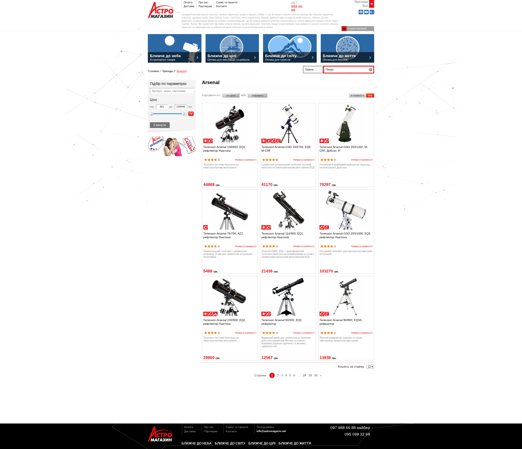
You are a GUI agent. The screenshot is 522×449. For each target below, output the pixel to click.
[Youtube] (366, 12)
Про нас (203, 2)
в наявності (357, 95)
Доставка (189, 6)
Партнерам (205, 6)
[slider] (151, 114)
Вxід (365, 5)
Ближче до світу (230, 443)
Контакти (221, 6)
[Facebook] (361, 12)
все (370, 95)
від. (152, 106)
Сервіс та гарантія (227, 2)
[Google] (372, 12)
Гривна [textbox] (309, 69)
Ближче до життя (295, 443)
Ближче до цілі (261, 443)
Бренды (168, 71)
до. (171, 106)
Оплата (188, 2)
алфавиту (257, 95)
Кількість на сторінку (351, 366)
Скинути (160, 125)
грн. (190, 106)
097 (296, 6)
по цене (231, 95)
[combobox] (313, 69)
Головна (153, 71)
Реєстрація (361, 1)
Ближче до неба (196, 443)
